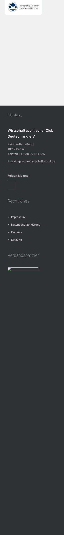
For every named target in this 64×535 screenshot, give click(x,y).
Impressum (18, 217)
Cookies (16, 232)
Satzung (16, 239)
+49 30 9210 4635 (32, 154)
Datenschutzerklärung (25, 224)
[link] (23, 396)
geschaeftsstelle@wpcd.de (36, 161)
